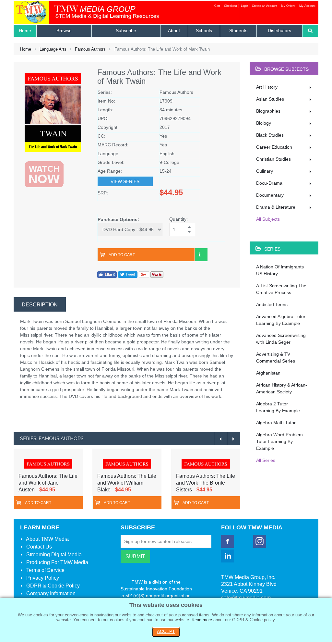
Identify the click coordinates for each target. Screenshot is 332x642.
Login (244, 5)
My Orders (288, 5)
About (47, 539)
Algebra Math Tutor (276, 422)
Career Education (274, 147)
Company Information (50, 593)
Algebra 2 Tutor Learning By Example (278, 407)
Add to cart (122, 255)
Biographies (268, 111)
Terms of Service (45, 570)
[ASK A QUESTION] (201, 254)
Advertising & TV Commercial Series (275, 358)
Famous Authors (90, 49)
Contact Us (38, 546)
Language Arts (53, 49)
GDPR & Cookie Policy (52, 585)
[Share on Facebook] (107, 274)
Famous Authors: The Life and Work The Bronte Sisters (205, 482)
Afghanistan (268, 373)
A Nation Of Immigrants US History (280, 270)
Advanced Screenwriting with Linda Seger (281, 339)
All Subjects (268, 219)
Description (40, 304)
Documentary (270, 195)
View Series (125, 181)
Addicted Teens (272, 304)
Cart (217, 5)
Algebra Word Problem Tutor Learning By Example (279, 441)
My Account (307, 5)
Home (25, 49)
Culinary (264, 171)
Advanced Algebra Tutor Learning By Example (280, 320)
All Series (265, 460)
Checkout (230, 5)
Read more (202, 619)
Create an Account (264, 5)
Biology (263, 123)
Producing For (56, 562)
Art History (267, 87)
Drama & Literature (275, 207)
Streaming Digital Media (53, 554)
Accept (166, 631)
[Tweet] (127, 274)
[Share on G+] (144, 274)
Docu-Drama (269, 183)
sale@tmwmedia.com (246, 597)
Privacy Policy (42, 578)
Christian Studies (273, 159)
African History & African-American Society (281, 388)
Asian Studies (270, 99)
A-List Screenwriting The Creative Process (281, 289)
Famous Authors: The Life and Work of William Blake (126, 482)
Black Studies (270, 135)
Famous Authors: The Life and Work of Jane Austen (47, 482)
